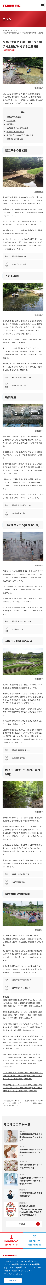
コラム (12, 30)
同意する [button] (12, 1280)
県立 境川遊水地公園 (15, 139)
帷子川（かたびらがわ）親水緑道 (20, 135)
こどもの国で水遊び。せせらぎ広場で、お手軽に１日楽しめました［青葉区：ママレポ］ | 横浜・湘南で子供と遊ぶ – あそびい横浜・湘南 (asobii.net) (22, 1027)
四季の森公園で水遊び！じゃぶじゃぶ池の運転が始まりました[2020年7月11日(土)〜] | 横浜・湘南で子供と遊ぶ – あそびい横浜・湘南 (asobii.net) (23, 1015)
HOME (5, 30)
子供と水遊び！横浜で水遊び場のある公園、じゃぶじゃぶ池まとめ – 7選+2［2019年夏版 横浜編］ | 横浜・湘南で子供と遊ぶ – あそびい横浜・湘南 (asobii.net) (22, 1003)
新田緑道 (10, 124)
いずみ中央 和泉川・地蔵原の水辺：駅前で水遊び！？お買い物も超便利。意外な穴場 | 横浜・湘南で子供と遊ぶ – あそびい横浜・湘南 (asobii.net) (23, 1075)
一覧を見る (21, 1224)
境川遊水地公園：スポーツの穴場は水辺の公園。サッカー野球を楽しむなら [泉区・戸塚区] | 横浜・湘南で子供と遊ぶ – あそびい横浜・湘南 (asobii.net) (22, 1088)
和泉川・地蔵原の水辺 (15, 131)
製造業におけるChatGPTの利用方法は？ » (34, 1102)
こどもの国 (11, 120)
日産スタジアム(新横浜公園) (18, 128)
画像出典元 (38, 88)
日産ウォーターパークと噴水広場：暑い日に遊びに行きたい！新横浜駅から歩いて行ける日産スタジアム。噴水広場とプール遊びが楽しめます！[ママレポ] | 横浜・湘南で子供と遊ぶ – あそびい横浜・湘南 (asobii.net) (22, 1060)
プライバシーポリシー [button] (14, 1274)
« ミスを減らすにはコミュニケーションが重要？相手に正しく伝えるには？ (12, 1103)
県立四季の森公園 (14, 117)
